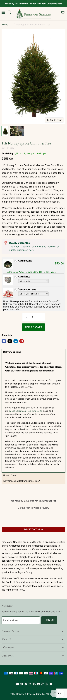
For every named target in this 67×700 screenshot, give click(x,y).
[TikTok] (42, 684)
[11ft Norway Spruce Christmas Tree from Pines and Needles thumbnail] (5, 131)
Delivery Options (12, 352)
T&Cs (12, 694)
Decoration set (27, 289)
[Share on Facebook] (4, 341)
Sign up (49, 620)
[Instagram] (29, 684)
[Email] (16, 684)
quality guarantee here (21, 250)
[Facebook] (20, 684)
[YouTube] (50, 684)
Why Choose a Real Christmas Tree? (21, 481)
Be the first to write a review (33, 507)
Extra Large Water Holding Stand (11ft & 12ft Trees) (31, 272)
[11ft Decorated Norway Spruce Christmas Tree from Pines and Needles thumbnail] (17, 131)
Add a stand (25, 260)
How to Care (9, 475)
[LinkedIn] (33, 684)
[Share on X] (9, 341)
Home (5, 24)
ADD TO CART (34, 327)
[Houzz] (25, 684)
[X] (46, 684)
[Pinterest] (37, 684)
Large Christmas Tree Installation (25, 411)
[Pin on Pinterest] (21, 341)
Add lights (24, 276)
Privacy (20, 694)
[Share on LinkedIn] (15, 341)
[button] (33, 507)
